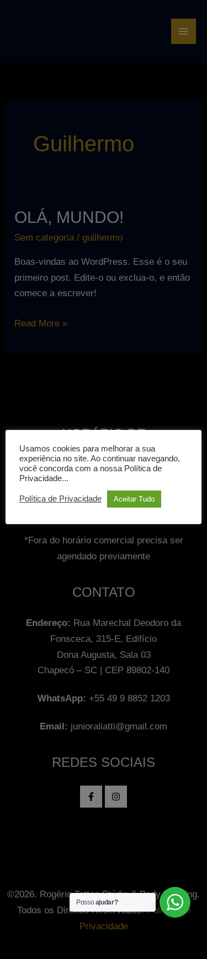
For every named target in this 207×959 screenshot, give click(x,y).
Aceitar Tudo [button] (134, 499)
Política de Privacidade (60, 498)
